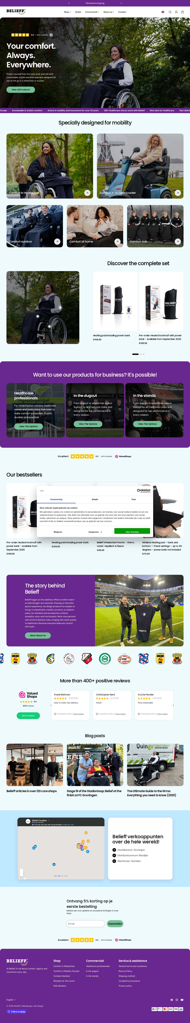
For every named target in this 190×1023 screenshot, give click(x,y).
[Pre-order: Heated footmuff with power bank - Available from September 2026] (161, 301)
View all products (21, 89)
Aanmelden (115, 923)
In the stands (92, 976)
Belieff (17, 1006)
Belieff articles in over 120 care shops (31, 791)
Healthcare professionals (98, 966)
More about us (38, 635)
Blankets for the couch (64, 981)
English (9, 999)
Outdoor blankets (62, 976)
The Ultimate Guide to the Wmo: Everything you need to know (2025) (151, 793)
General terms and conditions (133, 966)
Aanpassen (94, 532)
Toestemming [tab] (56, 499)
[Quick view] (134, 277)
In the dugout (92, 971)
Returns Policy (125, 971)
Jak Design (38, 1006)
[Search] (170, 12)
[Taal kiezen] (163, 12)
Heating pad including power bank (111, 335)
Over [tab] (134, 499)
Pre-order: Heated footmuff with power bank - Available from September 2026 (24, 546)
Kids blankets (60, 985)
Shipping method (127, 976)
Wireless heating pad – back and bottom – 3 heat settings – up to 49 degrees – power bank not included (162, 546)
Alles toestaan (132, 532)
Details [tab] (95, 499)
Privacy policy (125, 985)
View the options (28, 426)
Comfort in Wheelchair (64, 966)
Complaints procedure (129, 981)
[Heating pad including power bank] (115, 301)
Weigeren (58, 532)
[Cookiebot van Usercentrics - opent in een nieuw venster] (139, 491)
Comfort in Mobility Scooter (66, 971)
